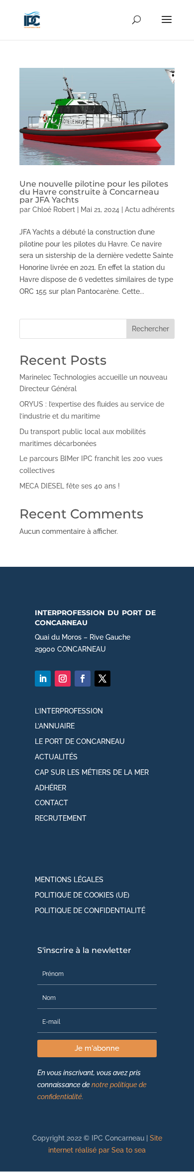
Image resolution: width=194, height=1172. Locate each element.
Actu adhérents (150, 210)
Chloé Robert (53, 210)
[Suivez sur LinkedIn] (43, 679)
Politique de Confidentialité (90, 911)
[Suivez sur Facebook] (83, 679)
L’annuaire (55, 726)
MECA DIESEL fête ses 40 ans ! (69, 486)
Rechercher (150, 329)
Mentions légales (69, 880)
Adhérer (50, 788)
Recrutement (61, 818)
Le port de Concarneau (80, 741)
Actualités (56, 757)
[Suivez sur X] (102, 679)
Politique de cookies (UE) (82, 895)
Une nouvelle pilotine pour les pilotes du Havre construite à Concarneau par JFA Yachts (93, 192)
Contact (51, 803)
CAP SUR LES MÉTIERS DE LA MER (92, 772)
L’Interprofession (69, 711)
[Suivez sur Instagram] (63, 679)
